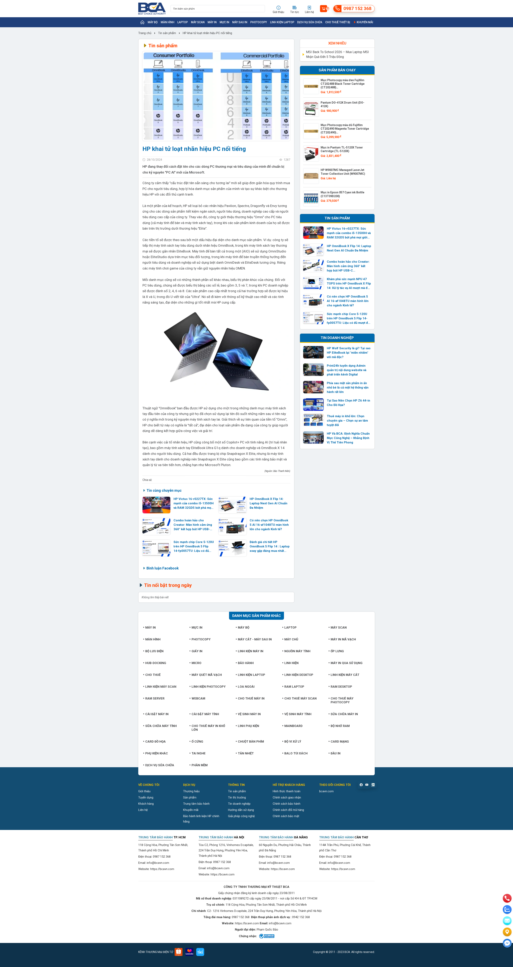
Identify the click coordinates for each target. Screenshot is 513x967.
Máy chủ (291, 639)
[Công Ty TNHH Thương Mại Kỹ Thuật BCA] (152, 9)
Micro (196, 663)
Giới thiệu (144, 791)
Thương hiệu (191, 791)
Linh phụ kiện (248, 726)
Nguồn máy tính (297, 651)
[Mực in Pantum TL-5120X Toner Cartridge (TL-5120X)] (311, 154)
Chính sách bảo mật (286, 816)
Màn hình (167, 22)
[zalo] (507, 909)
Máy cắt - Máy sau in (255, 639)
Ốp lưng (337, 651)
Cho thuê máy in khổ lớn (208, 728)
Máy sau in (239, 22)
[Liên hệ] (507, 932)
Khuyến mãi (364, 22)
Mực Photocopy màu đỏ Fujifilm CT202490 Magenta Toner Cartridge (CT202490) (345, 128)
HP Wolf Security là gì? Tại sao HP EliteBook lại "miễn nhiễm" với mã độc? (349, 352)
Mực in (224, 22)
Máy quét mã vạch (207, 675)
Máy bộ (153, 22)
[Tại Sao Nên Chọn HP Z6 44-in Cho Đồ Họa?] (313, 404)
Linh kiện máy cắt (345, 675)
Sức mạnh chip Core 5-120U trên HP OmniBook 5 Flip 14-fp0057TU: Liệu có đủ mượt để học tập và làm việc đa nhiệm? (194, 546)
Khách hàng (146, 803)
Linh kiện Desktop (298, 675)
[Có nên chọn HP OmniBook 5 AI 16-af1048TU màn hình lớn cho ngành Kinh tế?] (232, 526)
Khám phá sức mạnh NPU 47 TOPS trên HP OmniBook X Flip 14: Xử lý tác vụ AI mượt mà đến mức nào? (349, 283)
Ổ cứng (197, 741)
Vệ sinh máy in (249, 714)
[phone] (507, 898)
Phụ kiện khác (156, 753)
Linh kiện (291, 663)
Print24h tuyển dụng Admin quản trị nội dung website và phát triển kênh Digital (346, 370)
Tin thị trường (237, 797)
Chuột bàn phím (251, 741)
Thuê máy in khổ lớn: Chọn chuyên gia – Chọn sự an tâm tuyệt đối (347, 420)
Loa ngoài (246, 686)
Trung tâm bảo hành (196, 803)
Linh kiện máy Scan (160, 686)
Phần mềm (200, 765)
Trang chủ (145, 33)
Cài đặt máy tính (205, 714)
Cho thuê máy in (251, 698)
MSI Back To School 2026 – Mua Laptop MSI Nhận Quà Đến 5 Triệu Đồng (337, 54)
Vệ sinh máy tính (297, 714)
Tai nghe (199, 753)
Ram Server (155, 698)
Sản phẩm (189, 797)
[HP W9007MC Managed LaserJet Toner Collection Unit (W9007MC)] (311, 176)
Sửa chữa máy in (344, 714)
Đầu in (335, 753)
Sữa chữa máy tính (161, 726)
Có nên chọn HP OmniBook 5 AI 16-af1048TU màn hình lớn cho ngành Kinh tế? (269, 525)
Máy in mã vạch (343, 639)
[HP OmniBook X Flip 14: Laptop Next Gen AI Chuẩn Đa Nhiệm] (232, 505)
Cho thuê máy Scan (300, 698)
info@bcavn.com (158, 863)
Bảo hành (246, 663)
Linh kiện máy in (250, 651)
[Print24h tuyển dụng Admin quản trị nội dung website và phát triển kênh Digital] (313, 369)
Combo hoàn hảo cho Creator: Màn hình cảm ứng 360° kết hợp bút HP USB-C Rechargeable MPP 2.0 (193, 525)
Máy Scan (198, 22)
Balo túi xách (296, 753)
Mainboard (293, 726)
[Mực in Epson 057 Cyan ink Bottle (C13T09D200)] (311, 198)
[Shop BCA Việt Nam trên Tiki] (200, 952)
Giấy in (197, 651)
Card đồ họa (155, 741)
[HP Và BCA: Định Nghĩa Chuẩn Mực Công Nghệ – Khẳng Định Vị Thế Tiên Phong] (313, 437)
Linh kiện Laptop (282, 22)
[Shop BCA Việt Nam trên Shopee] (178, 952)
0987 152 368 (162, 856)
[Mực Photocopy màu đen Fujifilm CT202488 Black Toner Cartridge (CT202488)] (311, 86)
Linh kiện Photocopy (209, 686)
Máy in (212, 22)
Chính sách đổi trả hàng (288, 810)
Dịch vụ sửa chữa (309, 22)
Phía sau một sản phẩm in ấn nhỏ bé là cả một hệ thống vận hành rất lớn (348, 387)
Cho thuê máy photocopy (342, 700)
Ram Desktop (341, 686)
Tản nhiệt (246, 753)
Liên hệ (143, 810)
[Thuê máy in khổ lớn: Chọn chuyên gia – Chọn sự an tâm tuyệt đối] (313, 420)
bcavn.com (326, 791)
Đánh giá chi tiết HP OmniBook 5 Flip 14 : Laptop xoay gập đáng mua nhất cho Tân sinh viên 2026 (270, 546)
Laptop (182, 22)
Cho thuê (153, 675)
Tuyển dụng (145, 797)
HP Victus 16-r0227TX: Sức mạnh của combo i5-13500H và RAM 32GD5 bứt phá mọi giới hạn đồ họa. (194, 503)
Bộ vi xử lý (292, 741)
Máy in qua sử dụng (347, 663)
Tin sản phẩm (167, 33)
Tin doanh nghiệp (239, 803)
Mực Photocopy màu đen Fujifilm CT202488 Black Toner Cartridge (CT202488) (343, 84)
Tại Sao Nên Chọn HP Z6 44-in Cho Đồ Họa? (348, 403)
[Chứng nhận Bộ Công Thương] (266, 936)
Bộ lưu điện (154, 651)
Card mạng (340, 741)
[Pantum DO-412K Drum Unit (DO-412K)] (311, 109)
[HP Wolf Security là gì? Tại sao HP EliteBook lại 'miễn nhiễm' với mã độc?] (313, 352)
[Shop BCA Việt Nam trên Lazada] (189, 952)
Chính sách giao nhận (287, 797)
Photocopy (258, 22)
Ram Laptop (294, 686)
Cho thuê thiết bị (337, 22)
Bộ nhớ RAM (340, 726)
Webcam (198, 698)
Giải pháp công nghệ (241, 816)
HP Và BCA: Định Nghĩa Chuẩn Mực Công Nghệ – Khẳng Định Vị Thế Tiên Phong (348, 438)
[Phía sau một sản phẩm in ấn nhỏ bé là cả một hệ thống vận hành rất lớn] (313, 387)
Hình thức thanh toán (286, 791)
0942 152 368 (301, 917)
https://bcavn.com (162, 869)
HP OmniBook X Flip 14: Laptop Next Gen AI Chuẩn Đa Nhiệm (268, 503)
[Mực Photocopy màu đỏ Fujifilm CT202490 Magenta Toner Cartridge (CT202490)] (311, 131)
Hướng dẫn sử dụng (241, 810)
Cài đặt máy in (157, 714)
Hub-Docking (155, 663)
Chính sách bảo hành (286, 803)
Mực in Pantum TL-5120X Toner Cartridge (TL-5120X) (342, 149)
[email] (507, 920)
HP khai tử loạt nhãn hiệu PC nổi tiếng (207, 33)
